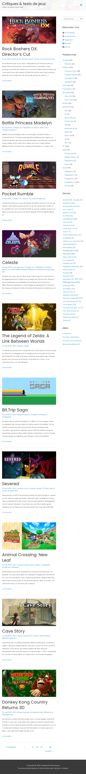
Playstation (69, 171)
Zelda (26, 346)
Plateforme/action (9, 130)
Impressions (67, 89)
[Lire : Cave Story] (29, 612)
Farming (67, 228)
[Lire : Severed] (29, 465)
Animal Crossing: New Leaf (25, 557)
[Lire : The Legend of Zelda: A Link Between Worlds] (29, 317)
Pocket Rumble (17, 194)
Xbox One (44, 128)
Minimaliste (15, 269)
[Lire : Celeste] (29, 244)
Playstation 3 (70, 179)
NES (66, 125)
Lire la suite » (7, 80)
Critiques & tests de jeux (24, 3)
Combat (32, 199)
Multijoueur (41, 199)
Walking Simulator (71, 317)
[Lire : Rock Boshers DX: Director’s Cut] (29, 30)
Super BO (76, 298)
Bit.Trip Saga (15, 410)
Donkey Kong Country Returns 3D (25, 705)
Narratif (24, 269)
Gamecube (69, 121)
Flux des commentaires (72, 341)
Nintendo (66, 107)
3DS (14, 346)
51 (33, 747)
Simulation (69, 288)
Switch (30, 59)
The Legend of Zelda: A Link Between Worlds (25, 338)
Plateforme (32, 269)
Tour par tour (70, 307)
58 (50, 747)
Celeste (10, 262)
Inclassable (6, 417)
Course (67, 222)
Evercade (66, 85)
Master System (70, 157)
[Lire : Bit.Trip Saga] (29, 391)
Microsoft (66, 92)
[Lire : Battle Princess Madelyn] (29, 104)
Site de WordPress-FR (71, 344)
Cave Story (13, 631)
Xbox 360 (68, 96)
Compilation (42, 415)
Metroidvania (45, 636)
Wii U (67, 143)
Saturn (67, 164)
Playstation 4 (28, 128)
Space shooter (69, 292)
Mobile (39, 488)
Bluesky (67, 43)
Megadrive (69, 161)
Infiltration (67, 241)
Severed (10, 484)
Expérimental (68, 225)
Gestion (66, 231)
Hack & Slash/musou (72, 235)
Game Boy (69, 118)
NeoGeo (68, 64)
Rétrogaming (7, 715)
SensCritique (69, 33)
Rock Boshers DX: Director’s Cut (20, 51)
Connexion (67, 333)
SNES (67, 132)
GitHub (67, 47)
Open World (70, 257)
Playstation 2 (70, 175)
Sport (66, 298)
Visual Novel (69, 314)
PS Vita (24, 59)
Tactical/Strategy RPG (72, 301)
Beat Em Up (69, 212)
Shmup (68, 285)
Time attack (69, 304)
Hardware (69, 82)
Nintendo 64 (70, 128)
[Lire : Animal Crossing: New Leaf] (29, 536)
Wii (41, 712)
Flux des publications (71, 337)
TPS (80, 307)
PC (20, 59)
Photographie (68, 260)
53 (42, 747)
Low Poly (78, 241)
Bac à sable (35, 565)
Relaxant (15, 567)
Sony (64, 168)
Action (37, 59)
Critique (15, 59)
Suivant (49, 751)
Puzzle (67, 273)
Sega (64, 150)
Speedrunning (43, 269)
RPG (16, 491)
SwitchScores (69, 36)
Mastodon (68, 40)
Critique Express (23, 415)
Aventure (69, 203)
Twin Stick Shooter (47, 59)
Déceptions (34, 712)
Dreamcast (69, 153)
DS (66, 114)
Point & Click (69, 269)
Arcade (33, 415)
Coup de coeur (18, 267)
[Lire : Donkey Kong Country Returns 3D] (29, 683)
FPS (75, 228)
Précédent (10, 747)
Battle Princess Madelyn (27, 123)
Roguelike (68, 279)
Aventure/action (71, 206)
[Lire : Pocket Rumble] (29, 175)
